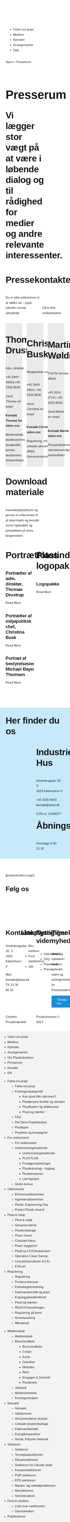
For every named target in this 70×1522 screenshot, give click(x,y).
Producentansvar (26, 1281)
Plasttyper (22, 1127)
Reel (25, 1372)
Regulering (15, 1271)
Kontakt (12, 1067)
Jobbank (21, 1387)
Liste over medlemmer (30, 1506)
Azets (26, 1357)
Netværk (13, 1403)
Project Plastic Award (29, 1209)
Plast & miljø (16, 1215)
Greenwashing (25, 1317)
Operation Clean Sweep (31, 1256)
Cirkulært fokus (25, 1240)
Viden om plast (23, 29)
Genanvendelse (26, 1225)
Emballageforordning (29, 1287)
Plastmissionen (32, 1173)
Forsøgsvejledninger (36, 1163)
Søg (16, 50)
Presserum (14, 1062)
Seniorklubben (25, 1495)
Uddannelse (15, 1189)
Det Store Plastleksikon (31, 1122)
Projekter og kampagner (31, 1132)
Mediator (28, 1367)
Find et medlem (18, 1501)
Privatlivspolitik (16, 1022)
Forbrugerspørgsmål (29, 1091)
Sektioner (14, 1444)
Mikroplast (22, 1323)
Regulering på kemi (28, 1312)
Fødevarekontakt (26, 1429)
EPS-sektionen (25, 1480)
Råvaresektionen (26, 1459)
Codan (27, 1351)
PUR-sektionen (25, 1475)
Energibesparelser (27, 1434)
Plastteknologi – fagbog (38, 1168)
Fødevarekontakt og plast (32, 1292)
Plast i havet (23, 1235)
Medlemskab (16, 1331)
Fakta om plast (17, 1081)
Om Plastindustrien (20, 1057)
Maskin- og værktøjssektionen (35, 1485)
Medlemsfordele (26, 1393)
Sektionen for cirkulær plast (33, 1465)
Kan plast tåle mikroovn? (39, 1096)
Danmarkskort (24, 1511)
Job (30, 966)
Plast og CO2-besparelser (32, 1251)
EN (9, 1073)
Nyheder (19, 39)
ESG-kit (20, 1266)
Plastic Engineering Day (31, 1204)
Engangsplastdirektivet (30, 1297)
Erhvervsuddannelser (29, 1194)
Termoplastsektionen (29, 1454)
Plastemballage (25, 1230)
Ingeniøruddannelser (29, 1199)
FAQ (47, 959)
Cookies (11, 1016)
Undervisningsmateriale (31, 1148)
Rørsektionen (24, 1490)
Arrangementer (23, 45)
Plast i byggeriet (26, 1245)
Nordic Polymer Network (31, 1439)
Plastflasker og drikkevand (40, 1106)
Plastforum (29, 1382)
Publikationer (16, 1516)
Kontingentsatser (26, 1398)
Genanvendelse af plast (31, 1418)
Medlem (18, 34)
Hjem (9, 62)
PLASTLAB (30, 1158)
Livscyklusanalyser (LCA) (32, 1261)
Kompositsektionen (28, 1470)
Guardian (28, 1362)
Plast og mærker (33, 1112)
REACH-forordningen (29, 1307)
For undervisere (18, 1137)
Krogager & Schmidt (36, 1377)
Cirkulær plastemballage (32, 1423)
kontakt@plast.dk (17, 979)
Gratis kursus (24, 1184)
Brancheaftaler (25, 1341)
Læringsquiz (30, 1178)
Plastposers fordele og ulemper (43, 1101)
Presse (48, 969)
